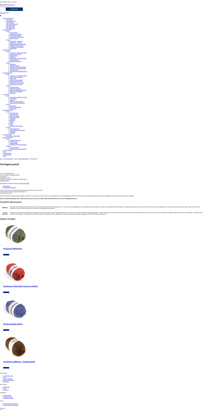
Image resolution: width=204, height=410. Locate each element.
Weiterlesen (6, 254)
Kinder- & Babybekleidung (16, 101)
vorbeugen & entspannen (16, 84)
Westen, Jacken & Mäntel (16, 77)
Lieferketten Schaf (7, 396)
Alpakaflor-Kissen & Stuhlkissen (18, 67)
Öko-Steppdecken (10, 21)
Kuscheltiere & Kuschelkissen (17, 103)
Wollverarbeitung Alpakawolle (11, 405)
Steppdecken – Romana (16, 42)
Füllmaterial (13, 118)
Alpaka (8, 40)
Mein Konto (6, 387)
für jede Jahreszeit (7, 73)
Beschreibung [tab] (6, 186)
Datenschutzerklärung (8, 380)
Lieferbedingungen (8, 376)
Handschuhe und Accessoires (17, 83)
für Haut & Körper (8, 137)
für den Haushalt (7, 134)
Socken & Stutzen (14, 87)
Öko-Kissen (9, 19)
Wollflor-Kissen (14, 55)
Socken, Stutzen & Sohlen (16, 80)
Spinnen (12, 121)
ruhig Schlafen (13, 98)
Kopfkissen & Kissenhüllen (16, 45)
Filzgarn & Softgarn (15, 117)
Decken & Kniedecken (15, 54)
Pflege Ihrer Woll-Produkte (13, 136)
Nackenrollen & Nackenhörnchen (18, 58)
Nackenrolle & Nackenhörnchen (18, 68)
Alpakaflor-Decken (14, 65)
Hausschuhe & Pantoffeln (16, 81)
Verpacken (12, 133)
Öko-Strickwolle (10, 27)
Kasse (4, 388)
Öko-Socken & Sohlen (12, 24)
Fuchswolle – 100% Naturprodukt (18, 52)
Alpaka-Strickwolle (14, 129)
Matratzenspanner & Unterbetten (18, 44)
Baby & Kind (13, 108)
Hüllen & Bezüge (14, 38)
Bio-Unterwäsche (10, 25)
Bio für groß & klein (8, 18)
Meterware (12, 120)
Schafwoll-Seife (14, 141)
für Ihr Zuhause (7, 50)
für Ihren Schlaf (7, 29)
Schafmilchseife (14, 143)
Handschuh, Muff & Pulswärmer (18, 90)
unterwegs (12, 100)
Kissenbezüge (13, 48)
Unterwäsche (13, 78)
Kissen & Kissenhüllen (15, 35)
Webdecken (12, 64)
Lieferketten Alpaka (8, 398)
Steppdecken (13, 106)
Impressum (6, 381)
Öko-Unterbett (10, 22)
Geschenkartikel (7, 153)
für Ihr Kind (6, 94)
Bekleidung (12, 93)
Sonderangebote (7, 154)
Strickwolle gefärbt (14, 116)
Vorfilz (11, 124)
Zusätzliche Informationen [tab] (9, 187)
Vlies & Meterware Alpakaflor (17, 130)
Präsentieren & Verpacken (16, 126)
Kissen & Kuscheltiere (15, 107)
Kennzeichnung (7, 395)
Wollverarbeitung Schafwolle (10, 403)
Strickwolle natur (14, 114)
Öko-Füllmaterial (10, 28)
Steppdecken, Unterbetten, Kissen (18, 97)
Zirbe (4, 152)
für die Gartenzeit (7, 150)
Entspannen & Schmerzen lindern (18, 144)
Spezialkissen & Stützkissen (17, 37)
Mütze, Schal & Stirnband (16, 91)
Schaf (7, 31)
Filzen (11, 123)
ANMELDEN (14, 9)
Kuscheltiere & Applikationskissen (18, 71)
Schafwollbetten (14, 32)
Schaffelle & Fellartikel (15, 61)
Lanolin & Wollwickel (15, 140)
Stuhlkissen (12, 57)
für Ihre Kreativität (8, 110)
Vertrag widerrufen (8, 378)
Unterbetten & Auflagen (16, 34)
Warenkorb (3, 13)
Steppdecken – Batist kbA (16, 41)
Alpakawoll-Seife (14, 147)
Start (4, 156)
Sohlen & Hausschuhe (15, 88)
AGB (4, 377)
